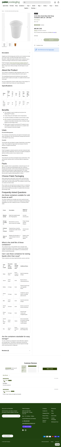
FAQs (52, 413)
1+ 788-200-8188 (25, 420)
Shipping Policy (46, 413)
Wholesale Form (54, 421)
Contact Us (45, 410)
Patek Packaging (7, 441)
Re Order (12, 5)
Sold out (51, 39)
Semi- (11, 62)
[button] (37, 24)
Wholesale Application (45, 441)
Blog (52, 410)
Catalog (52, 441)
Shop (16, 5)
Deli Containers (37, 19)
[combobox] (37, 2)
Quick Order (5, 5)
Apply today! (51, 49)
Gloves (56, 5)
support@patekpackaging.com (28, 423)
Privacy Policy (46, 418)
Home (3, 11)
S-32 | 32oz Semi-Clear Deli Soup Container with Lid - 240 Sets (12, 11)
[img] (6, 378)
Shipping (35, 30)
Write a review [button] (50, 368)
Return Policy (45, 415)
